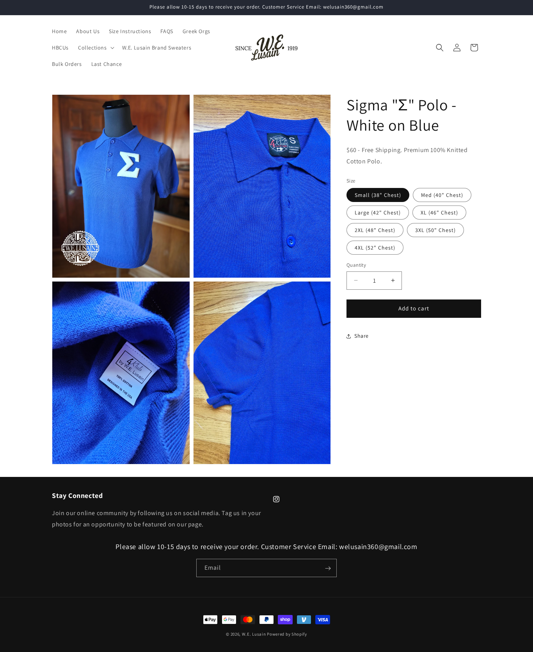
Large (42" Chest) (378, 212)
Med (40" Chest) (442, 194)
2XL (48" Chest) (375, 230)
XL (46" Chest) (439, 212)
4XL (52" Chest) (375, 247)
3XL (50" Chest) (435, 230)
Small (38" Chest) (378, 194)
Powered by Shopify (287, 634)
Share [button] (361, 335)
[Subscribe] (327, 568)
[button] (95, 47)
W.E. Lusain (254, 634)
